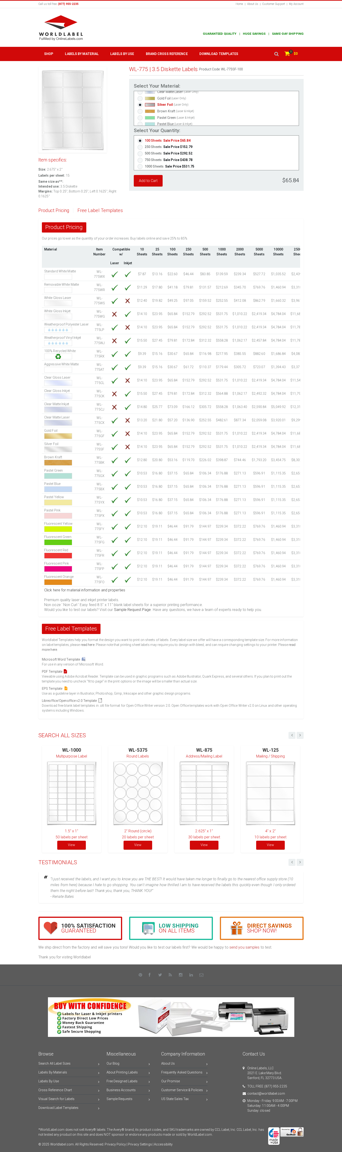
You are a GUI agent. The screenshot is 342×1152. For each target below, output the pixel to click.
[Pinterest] (140, 975)
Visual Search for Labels (56, 1099)
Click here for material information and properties (84, 590)
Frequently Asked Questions (182, 1072)
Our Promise (170, 1081)
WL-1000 (71, 750)
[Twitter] (160, 975)
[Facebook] (149, 975)
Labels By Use (48, 1081)
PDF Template (53, 671)
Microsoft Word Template (62, 659)
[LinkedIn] (191, 975)
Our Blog (113, 1063)
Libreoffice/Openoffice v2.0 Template (70, 701)
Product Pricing (54, 210)
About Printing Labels (122, 1072)
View (71, 845)
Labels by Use (122, 54)
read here (87, 645)
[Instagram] (180, 975)
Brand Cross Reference (167, 54)
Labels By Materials (52, 1072)
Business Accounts (121, 1090)
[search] (276, 53)
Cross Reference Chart (55, 1090)
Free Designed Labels (122, 1081)
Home (239, 4)
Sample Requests (120, 1099)
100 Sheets (168, 140)
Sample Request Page (132, 609)
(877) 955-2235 (275, 1086)
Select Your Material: (157, 86)
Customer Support (273, 4)
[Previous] (291, 862)
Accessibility (163, 1144)
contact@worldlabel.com (266, 1093)
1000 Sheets (169, 166)
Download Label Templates (58, 1108)
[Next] (300, 862)
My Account (296, 4)
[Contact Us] (201, 975)
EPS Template (53, 688)
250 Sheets (168, 147)
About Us (252, 4)
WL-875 (204, 750)
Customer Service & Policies (182, 1090)
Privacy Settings (140, 1144)
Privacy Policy (115, 1144)
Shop (48, 54)
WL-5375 (137, 750)
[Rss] (170, 975)
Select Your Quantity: (157, 130)
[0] (287, 53)
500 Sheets (168, 153)
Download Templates (218, 54)
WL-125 (270, 750)
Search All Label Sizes (54, 1063)
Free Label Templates (100, 210)
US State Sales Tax (175, 1099)
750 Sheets (168, 160)
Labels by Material (82, 54)
